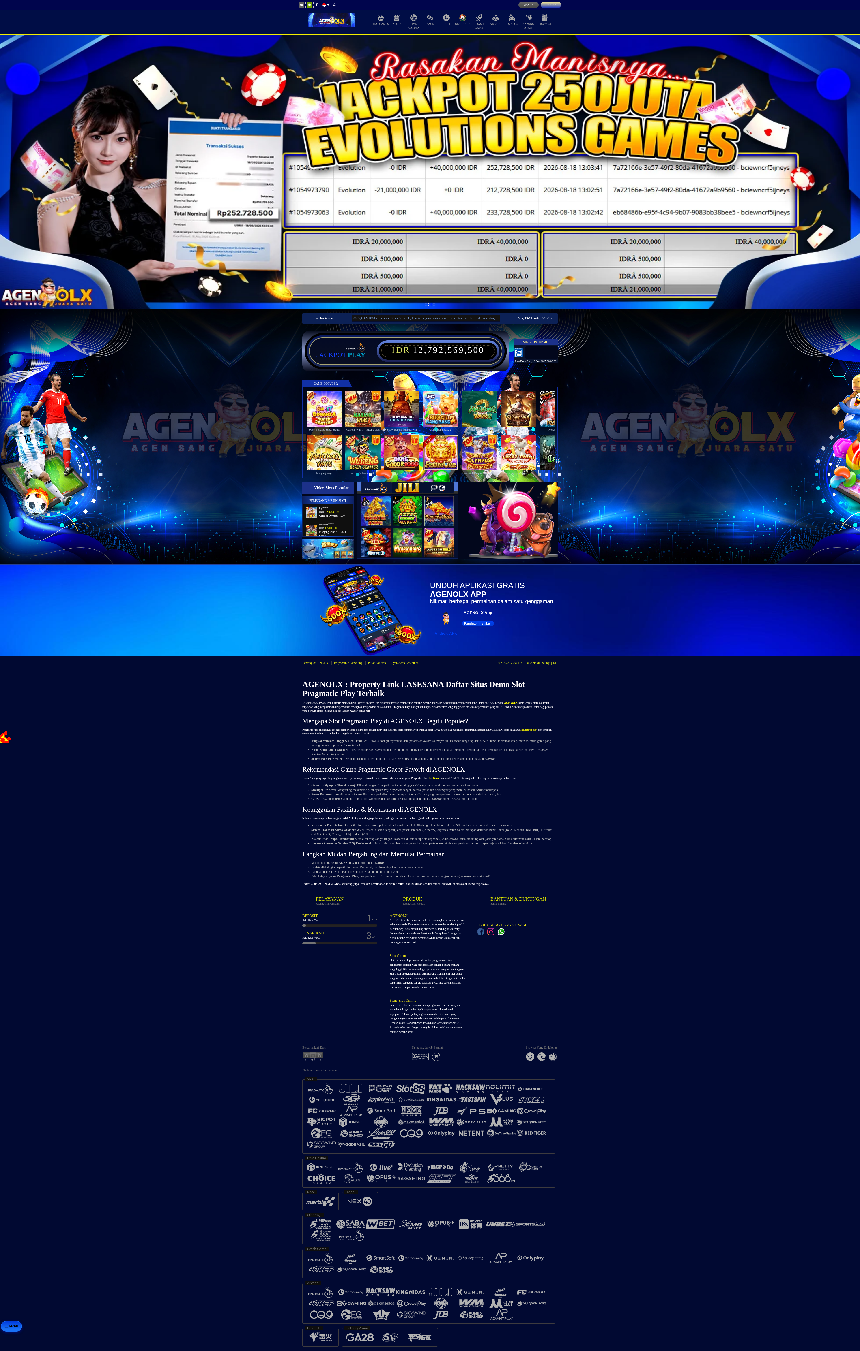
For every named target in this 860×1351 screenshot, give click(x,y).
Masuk (528, 4)
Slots (397, 24)
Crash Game (479, 25)
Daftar (551, 4)
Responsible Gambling (348, 663)
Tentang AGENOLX (315, 663)
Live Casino (413, 25)
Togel (446, 24)
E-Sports (512, 24)
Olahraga (463, 24)
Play (357, 355)
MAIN (327, 409)
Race (430, 24)
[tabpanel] (430, 172)
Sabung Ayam (528, 25)
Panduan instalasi (478, 623)
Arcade (495, 24)
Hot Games (381, 24)
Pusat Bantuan (377, 663)
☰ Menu (11, 1326)
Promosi (545, 24)
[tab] (376, 487)
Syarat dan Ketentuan (405, 663)
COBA (378, 506)
